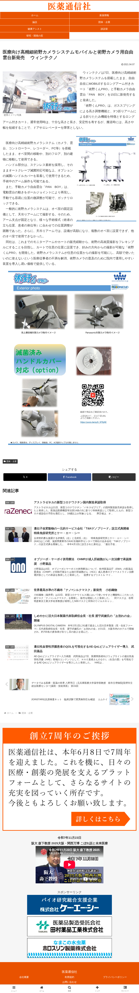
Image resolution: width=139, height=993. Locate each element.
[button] (114, 477)
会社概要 (24, 977)
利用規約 (69, 977)
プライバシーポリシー (115, 977)
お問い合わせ (69, 982)
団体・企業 (11, 461)
